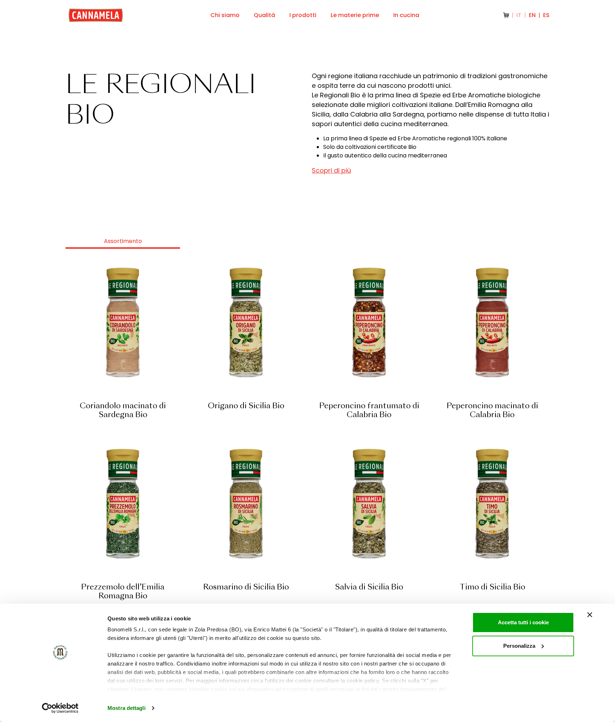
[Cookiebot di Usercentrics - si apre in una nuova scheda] (60, 708)
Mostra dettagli (126, 708)
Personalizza (519, 646)
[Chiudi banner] (589, 614)
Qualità (264, 15)
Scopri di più (331, 170)
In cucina (406, 15)
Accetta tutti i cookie (523, 622)
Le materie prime (355, 15)
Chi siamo (225, 15)
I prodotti (302, 15)
